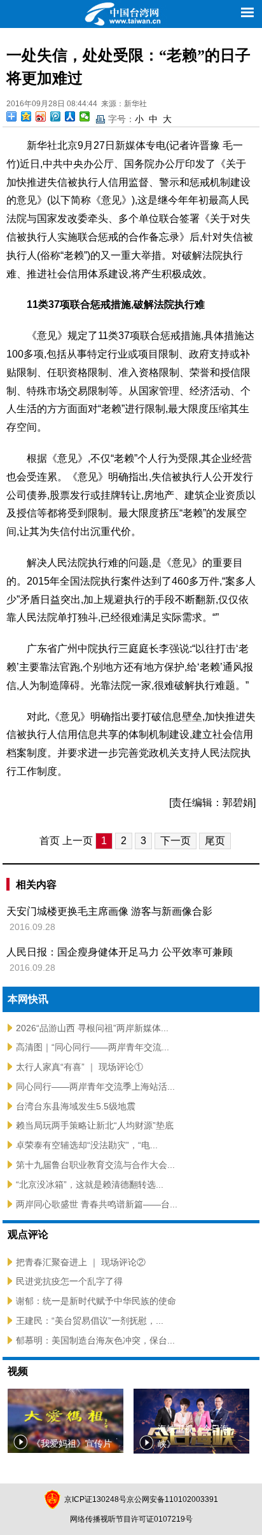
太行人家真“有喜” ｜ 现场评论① (79, 1067)
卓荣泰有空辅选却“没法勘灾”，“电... (87, 1145)
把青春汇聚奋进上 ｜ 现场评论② (81, 1262)
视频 (18, 1371)
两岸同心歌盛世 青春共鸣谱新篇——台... (96, 1204)
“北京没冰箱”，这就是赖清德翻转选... (89, 1184)
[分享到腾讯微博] (55, 116)
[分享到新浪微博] (41, 116)
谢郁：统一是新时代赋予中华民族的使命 (96, 1301)
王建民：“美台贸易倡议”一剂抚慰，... (89, 1321)
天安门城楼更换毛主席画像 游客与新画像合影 (109, 911)
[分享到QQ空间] (26, 116)
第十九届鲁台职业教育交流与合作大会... (95, 1165)
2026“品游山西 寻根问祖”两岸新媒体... (92, 1028)
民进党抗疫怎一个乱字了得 (69, 1281)
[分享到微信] (84, 116)
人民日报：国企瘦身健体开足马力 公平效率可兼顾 (119, 952)
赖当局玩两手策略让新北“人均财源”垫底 (95, 1125)
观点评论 (28, 1234)
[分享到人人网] (70, 116)
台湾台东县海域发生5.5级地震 (75, 1106)
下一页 (175, 840)
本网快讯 (28, 999)
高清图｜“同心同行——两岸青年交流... (92, 1047)
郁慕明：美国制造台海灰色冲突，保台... (95, 1340)
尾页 (215, 840)
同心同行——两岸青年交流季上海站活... (95, 1086)
